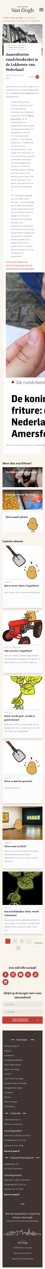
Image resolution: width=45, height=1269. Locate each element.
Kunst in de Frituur (12, 1069)
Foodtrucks (9, 1055)
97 (18, 948)
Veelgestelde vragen (13, 1088)
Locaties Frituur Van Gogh (15, 1083)
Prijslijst (7, 1050)
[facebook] (5, 975)
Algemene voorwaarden (23, 1253)
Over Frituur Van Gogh (13, 1078)
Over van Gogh (17, 18)
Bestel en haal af (11, 1046)
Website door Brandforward (22, 1259)
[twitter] (28, 975)
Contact (7, 1074)
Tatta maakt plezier (12, 1064)
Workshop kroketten (13, 1060)
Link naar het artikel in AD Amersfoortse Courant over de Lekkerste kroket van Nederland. (20, 265)
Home (6, 18)
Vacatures (8, 1092)
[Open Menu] (41, 10)
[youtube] (21, 975)
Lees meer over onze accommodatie (22, 1221)
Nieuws (7, 1097)
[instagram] (13, 975)
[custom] (35, 975)
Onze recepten (10, 1101)
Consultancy (9, 1106)
